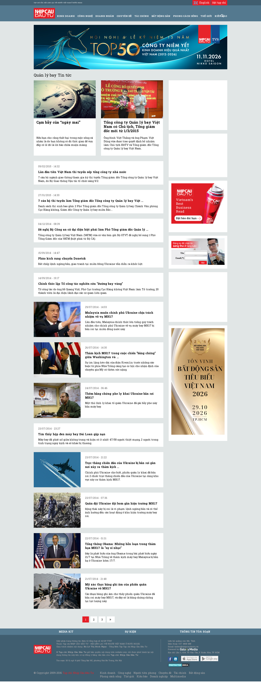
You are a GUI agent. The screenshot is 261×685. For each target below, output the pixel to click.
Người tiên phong (145, 673)
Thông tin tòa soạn (195, 631)
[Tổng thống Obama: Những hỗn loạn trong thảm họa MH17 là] (57, 550)
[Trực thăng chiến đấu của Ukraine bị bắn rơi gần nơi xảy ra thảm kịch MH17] (57, 469)
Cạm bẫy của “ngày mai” (58, 122)
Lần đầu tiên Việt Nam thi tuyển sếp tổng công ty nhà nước (82, 172)
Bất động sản (160, 16)
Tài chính (180, 673)
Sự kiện (130, 631)
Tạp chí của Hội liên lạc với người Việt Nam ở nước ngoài (58, 3)
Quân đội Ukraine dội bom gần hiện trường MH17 (121, 503)
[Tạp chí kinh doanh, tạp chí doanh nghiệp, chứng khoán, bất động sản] (44, 13)
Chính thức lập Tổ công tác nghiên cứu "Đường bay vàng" (80, 283)
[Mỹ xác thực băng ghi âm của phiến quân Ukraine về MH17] (57, 591)
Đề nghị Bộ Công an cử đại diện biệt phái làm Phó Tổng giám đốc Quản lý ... (93, 229)
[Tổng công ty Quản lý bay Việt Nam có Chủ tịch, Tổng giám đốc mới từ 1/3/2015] (132, 99)
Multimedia (178, 676)
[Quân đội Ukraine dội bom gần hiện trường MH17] (57, 510)
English (203, 2)
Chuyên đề (124, 16)
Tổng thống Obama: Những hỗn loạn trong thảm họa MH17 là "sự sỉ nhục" (120, 546)
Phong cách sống (110, 676)
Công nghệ (124, 673)
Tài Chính (141, 16)
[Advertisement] (198, 297)
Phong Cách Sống (185, 16)
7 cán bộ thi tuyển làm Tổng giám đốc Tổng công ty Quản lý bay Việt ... (90, 201)
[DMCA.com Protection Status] (179, 665)
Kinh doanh (107, 673)
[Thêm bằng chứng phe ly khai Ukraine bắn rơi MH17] (57, 400)
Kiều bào (142, 676)
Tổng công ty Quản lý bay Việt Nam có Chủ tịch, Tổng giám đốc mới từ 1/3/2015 (132, 126)
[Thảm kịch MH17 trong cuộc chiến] (57, 359)
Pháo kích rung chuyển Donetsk (62, 258)
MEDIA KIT (66, 631)
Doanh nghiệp (159, 676)
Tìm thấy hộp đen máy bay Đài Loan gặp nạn (71, 434)
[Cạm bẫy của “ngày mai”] (65, 99)
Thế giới (206, 16)
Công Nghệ (85, 16)
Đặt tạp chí (219, 2)
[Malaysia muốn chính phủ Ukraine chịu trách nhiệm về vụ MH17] (57, 319)
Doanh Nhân (104, 16)
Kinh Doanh (66, 16)
